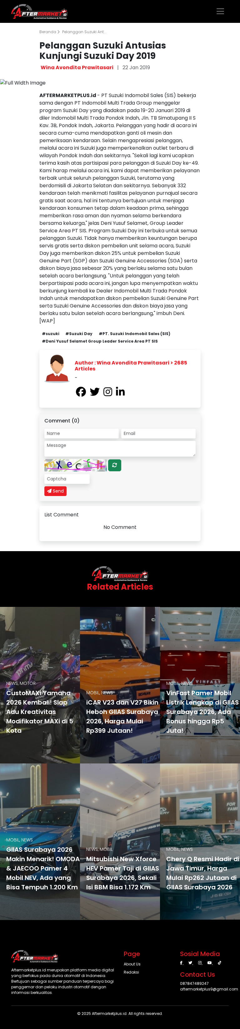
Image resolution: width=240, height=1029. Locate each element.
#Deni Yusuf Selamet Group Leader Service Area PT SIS (100, 341)
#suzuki (50, 333)
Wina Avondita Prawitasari (77, 67)
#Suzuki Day (78, 333)
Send (58, 491)
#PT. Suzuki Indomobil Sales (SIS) (134, 333)
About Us (132, 964)
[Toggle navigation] (220, 11)
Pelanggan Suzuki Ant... (84, 31)
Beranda (48, 31)
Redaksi (131, 972)
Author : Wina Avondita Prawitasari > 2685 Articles (131, 365)
